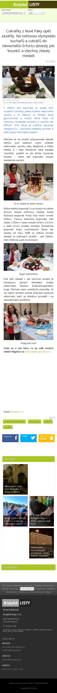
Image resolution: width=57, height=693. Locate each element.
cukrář (48, 421)
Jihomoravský (11, 592)
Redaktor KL (17, 411)
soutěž (8, 427)
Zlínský (48, 592)
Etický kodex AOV (41, 683)
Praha (9, 585)
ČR (4, 585)
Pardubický (40, 589)
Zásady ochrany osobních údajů (21, 683)
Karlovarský (48, 585)
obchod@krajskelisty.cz (12, 659)
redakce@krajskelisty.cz (38, 351)
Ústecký (5, 589)
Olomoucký (23, 592)
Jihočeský (29, 585)
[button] (13, 13)
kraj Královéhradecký (14, 421)
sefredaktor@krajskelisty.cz (13, 647)
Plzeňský (38, 585)
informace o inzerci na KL (12, 669)
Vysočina (50, 589)
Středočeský (18, 585)
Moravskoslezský (36, 592)
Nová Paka (34, 421)
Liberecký (14, 589)
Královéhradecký (27, 589)
